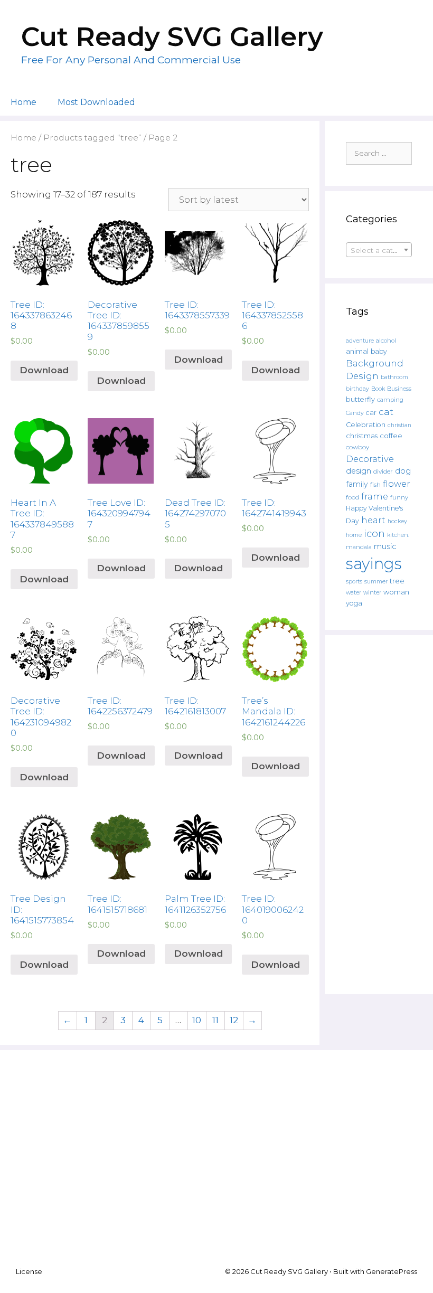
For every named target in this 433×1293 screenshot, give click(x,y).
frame (374, 496)
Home (23, 102)
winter (372, 592)
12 (234, 1020)
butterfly (360, 399)
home (354, 535)
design (358, 471)
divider (383, 471)
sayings (374, 563)
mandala (359, 547)
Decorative (370, 459)
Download (44, 370)
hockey (397, 521)
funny (399, 497)
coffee (391, 435)
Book (378, 388)
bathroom (394, 377)
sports (354, 581)
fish (375, 484)
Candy (355, 413)
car (371, 413)
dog (403, 471)
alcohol (386, 340)
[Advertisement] (379, 814)
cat (386, 411)
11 (215, 1020)
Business (399, 388)
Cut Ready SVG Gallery (172, 37)
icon (374, 533)
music (385, 546)
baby (379, 351)
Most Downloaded (96, 102)
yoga (354, 603)
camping (390, 399)
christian (399, 425)
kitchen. (398, 535)
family (357, 484)
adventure (360, 340)
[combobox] (379, 249)
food (352, 497)
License (29, 1271)
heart (373, 520)
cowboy (357, 447)
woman (396, 592)
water (353, 592)
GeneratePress (391, 1271)
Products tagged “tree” (92, 138)
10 (196, 1020)
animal (357, 351)
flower (396, 483)
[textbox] (378, 250)
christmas (362, 435)
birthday (357, 388)
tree (397, 581)
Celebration (365, 425)
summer (376, 581)
